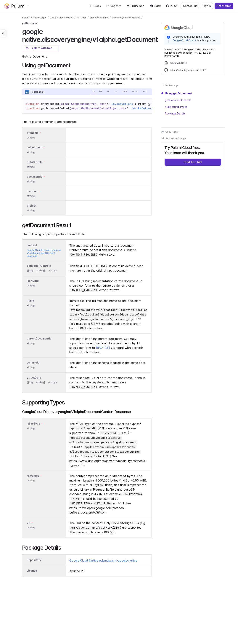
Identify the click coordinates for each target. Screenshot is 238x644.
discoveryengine (99, 17)
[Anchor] (160, 39)
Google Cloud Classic (185, 40)
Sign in (207, 5)
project (31, 205)
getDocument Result (178, 100)
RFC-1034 (103, 348)
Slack (157, 5)
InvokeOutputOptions (147, 108)
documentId (34, 176)
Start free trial (193, 162)
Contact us (190, 5)
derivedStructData (39, 265)
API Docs (81, 17)
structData (34, 377)
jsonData (33, 280)
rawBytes (33, 475)
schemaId (33, 362)
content (32, 245)
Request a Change (175, 138)
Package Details (175, 113)
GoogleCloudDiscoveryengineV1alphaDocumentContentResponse (44, 253)
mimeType (33, 423)
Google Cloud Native (61, 17)
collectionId (34, 147)
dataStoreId (35, 162)
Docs (97, 5)
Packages (40, 17)
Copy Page (171, 131)
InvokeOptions (122, 103)
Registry (115, 5)
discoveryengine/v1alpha (126, 17)
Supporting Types (176, 106)
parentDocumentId (39, 338)
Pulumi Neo (137, 5)
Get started (223, 5)
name (30, 300)
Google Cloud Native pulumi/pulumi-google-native (103, 560)
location (32, 191)
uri (28, 522)
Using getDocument (178, 93)
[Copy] (149, 104)
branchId (32, 132)
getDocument (30, 23)
